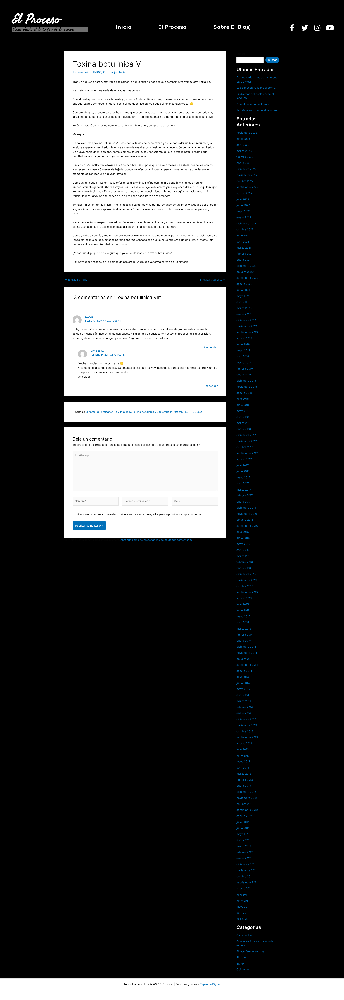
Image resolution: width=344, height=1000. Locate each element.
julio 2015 (242, 604)
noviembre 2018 (246, 386)
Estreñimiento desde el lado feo (256, 110)
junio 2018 (243, 404)
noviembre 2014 (246, 652)
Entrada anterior (77, 279)
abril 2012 (242, 840)
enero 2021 (243, 259)
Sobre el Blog (231, 26)
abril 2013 (242, 767)
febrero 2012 (244, 852)
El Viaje (241, 957)
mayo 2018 (243, 411)
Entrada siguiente (212, 279)
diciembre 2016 (246, 507)
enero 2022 (243, 217)
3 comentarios (82, 72)
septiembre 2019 (247, 332)
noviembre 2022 (246, 175)
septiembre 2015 (247, 592)
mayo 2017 (243, 477)
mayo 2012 (243, 834)
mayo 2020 (243, 296)
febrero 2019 (244, 368)
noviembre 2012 (246, 798)
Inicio (124, 26)
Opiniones (242, 969)
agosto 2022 (244, 193)
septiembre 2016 (247, 525)
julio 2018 (242, 398)
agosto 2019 (244, 338)
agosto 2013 (244, 743)
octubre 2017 (244, 447)
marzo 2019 (243, 362)
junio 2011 (242, 900)
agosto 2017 (244, 459)
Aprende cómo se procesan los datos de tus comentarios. (156, 540)
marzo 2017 (243, 489)
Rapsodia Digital (210, 984)
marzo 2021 (243, 247)
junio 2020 (243, 290)
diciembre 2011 (246, 864)
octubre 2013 (244, 731)
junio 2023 (243, 138)
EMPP (97, 72)
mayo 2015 (243, 616)
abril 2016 (242, 550)
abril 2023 (242, 145)
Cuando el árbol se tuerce (252, 104)
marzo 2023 (244, 151)
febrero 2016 (244, 562)
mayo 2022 (243, 211)
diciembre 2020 (246, 265)
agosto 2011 (244, 888)
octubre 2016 (244, 519)
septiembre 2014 (247, 664)
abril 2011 (242, 912)
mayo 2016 (243, 544)
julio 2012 (242, 822)
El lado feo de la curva (250, 951)
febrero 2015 (244, 634)
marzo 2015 (243, 628)
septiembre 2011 (246, 882)
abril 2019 (242, 356)
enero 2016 (243, 568)
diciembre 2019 (246, 320)
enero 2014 (243, 713)
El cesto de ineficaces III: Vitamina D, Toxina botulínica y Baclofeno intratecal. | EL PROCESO (144, 411)
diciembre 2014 (246, 646)
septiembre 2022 (247, 187)
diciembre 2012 (246, 791)
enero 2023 (243, 163)
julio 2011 (242, 894)
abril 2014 (242, 695)
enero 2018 (243, 429)
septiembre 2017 (247, 453)
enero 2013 (243, 785)
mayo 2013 (243, 761)
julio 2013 (242, 749)
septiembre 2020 (247, 277)
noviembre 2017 (246, 441)
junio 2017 (243, 471)
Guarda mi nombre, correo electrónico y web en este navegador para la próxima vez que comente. (139, 514)
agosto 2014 (244, 671)
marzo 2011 (243, 918)
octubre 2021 (244, 229)
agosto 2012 (244, 816)
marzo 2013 (243, 773)
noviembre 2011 (246, 870)
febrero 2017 (244, 495)
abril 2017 (242, 483)
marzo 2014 (243, 701)
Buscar (240, 54)
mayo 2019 (243, 350)
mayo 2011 (243, 906)
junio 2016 (243, 538)
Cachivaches (244, 935)
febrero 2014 (244, 707)
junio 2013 (243, 755)
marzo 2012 (243, 846)
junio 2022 (243, 205)
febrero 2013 (244, 779)
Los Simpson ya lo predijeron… (256, 87)
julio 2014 (242, 677)
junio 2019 (243, 344)
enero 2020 (243, 314)
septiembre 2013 (247, 737)
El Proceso (36, 19)
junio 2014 (243, 683)
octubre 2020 (245, 272)
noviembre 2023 (246, 132)
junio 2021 (243, 235)
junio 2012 (243, 828)
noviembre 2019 (246, 326)
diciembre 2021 (246, 223)
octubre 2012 (244, 804)
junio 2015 (243, 610)
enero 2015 (243, 640)
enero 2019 (243, 374)
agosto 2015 (244, 598)
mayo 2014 (243, 689)
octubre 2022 (245, 181)
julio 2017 (242, 465)
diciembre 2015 (246, 574)
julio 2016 (242, 532)
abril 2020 (242, 302)
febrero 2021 (244, 253)
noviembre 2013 (246, 725)
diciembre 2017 (246, 435)
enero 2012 (243, 858)
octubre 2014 (244, 659)
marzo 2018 (243, 423)
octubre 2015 (244, 586)
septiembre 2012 (247, 810)
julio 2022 (242, 199)
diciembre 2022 (246, 169)
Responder (211, 347)
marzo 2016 (243, 556)
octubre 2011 (244, 876)
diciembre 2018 (246, 380)
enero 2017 (243, 501)
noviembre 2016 (246, 513)
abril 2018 (242, 417)
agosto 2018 (244, 392)
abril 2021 (242, 241)
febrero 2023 (244, 157)
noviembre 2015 (246, 580)
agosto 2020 (244, 284)
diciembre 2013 (246, 719)
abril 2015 (242, 622)
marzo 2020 (244, 308)
